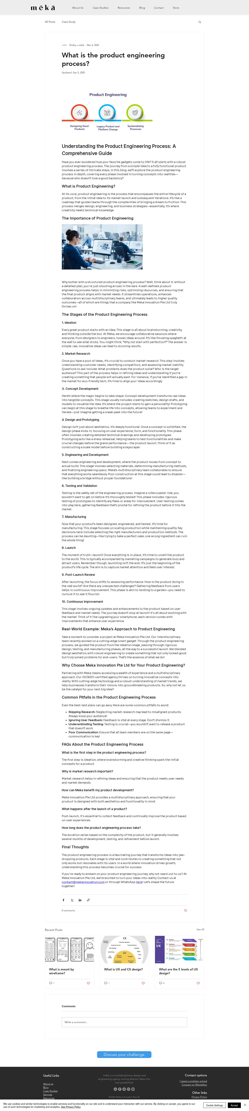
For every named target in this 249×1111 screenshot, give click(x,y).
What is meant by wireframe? (61, 971)
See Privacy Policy (71, 1106)
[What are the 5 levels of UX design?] (179, 949)
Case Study (68, 21)
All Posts (50, 21)
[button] (199, 21)
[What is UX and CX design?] (124, 949)
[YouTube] (133, 1089)
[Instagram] (128, 1089)
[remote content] (124, 484)
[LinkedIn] (115, 1089)
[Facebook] (119, 1089)
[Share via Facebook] (63, 900)
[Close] (245, 1105)
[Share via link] (88, 900)
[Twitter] (124, 1089)
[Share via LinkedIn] (80, 900)
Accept (234, 1105)
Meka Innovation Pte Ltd (128, 1097)
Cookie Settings (214, 1105)
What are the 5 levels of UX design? (178, 971)
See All (200, 929)
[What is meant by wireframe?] (69, 949)
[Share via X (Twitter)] (71, 900)
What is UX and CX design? (123, 969)
